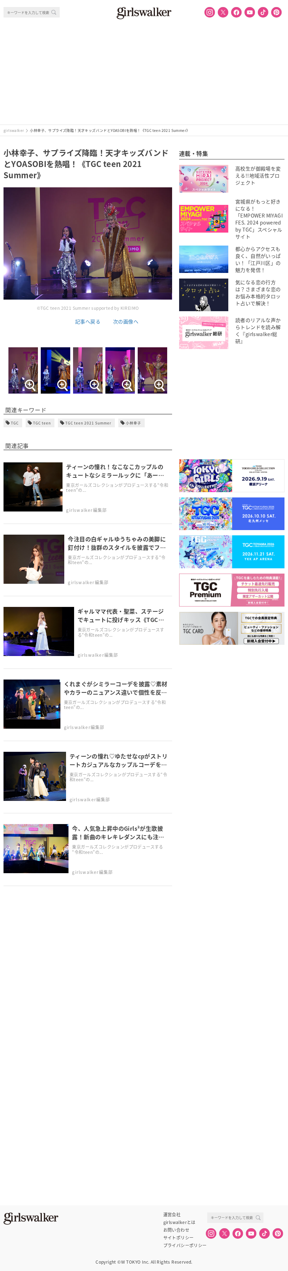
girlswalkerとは (179, 1222)
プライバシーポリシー (185, 1245)
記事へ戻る (87, 321)
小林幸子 (133, 423)
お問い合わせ (176, 1230)
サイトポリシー (178, 1238)
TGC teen (42, 423)
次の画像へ (125, 321)
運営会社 (172, 1214)
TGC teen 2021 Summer (88, 423)
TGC (15, 423)
